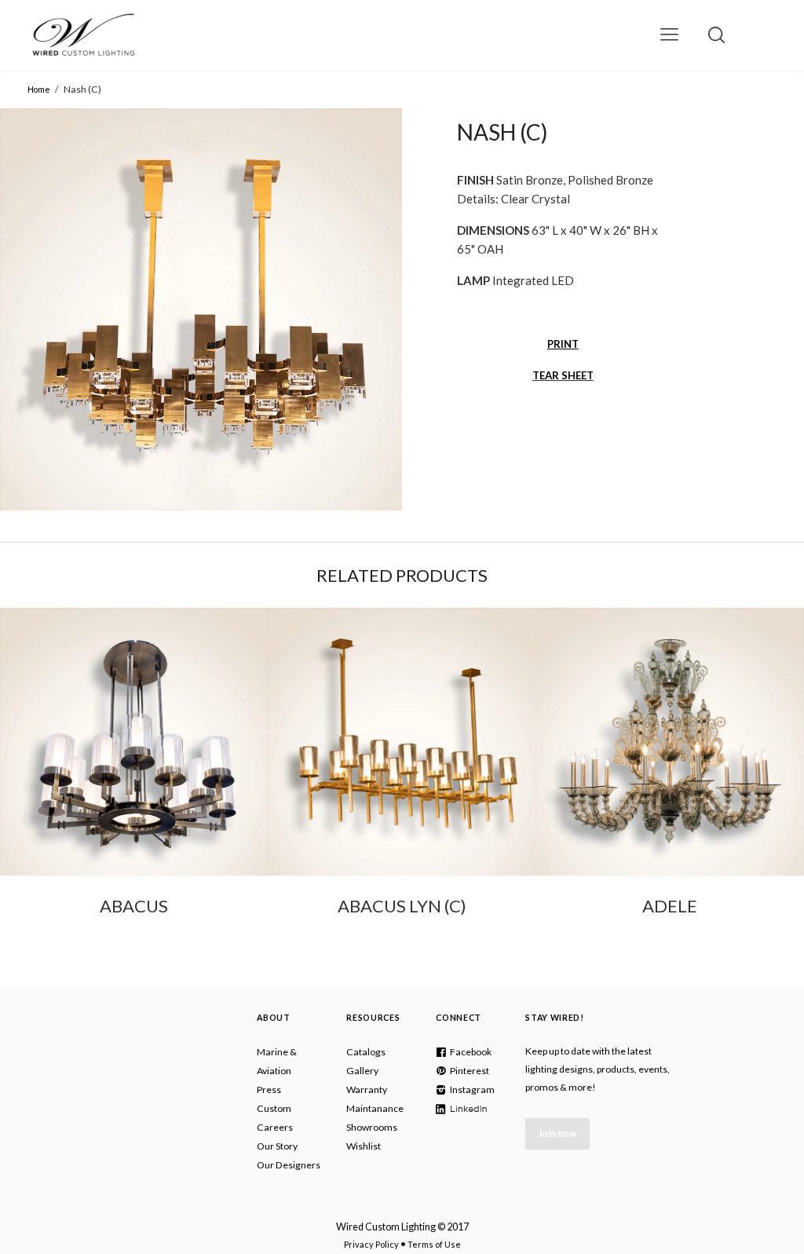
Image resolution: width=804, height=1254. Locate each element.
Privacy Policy (371, 1244)
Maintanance (375, 1108)
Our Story (277, 1146)
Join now (557, 1133)
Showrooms (371, 1127)
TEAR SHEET (563, 375)
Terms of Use (434, 1244)
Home (38, 89)
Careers (275, 1127)
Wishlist (363, 1146)
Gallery (362, 1071)
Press (269, 1089)
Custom (274, 1108)
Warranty (366, 1089)
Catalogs (366, 1052)
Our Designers (288, 1165)
